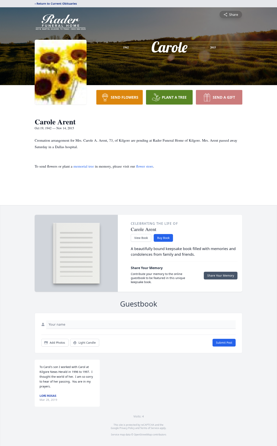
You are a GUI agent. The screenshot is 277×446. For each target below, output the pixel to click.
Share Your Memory (220, 275)
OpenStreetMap (143, 434)
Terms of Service (149, 428)
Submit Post (224, 342)
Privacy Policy (127, 428)
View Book (141, 238)
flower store (144, 166)
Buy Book (163, 238)
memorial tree (83, 166)
